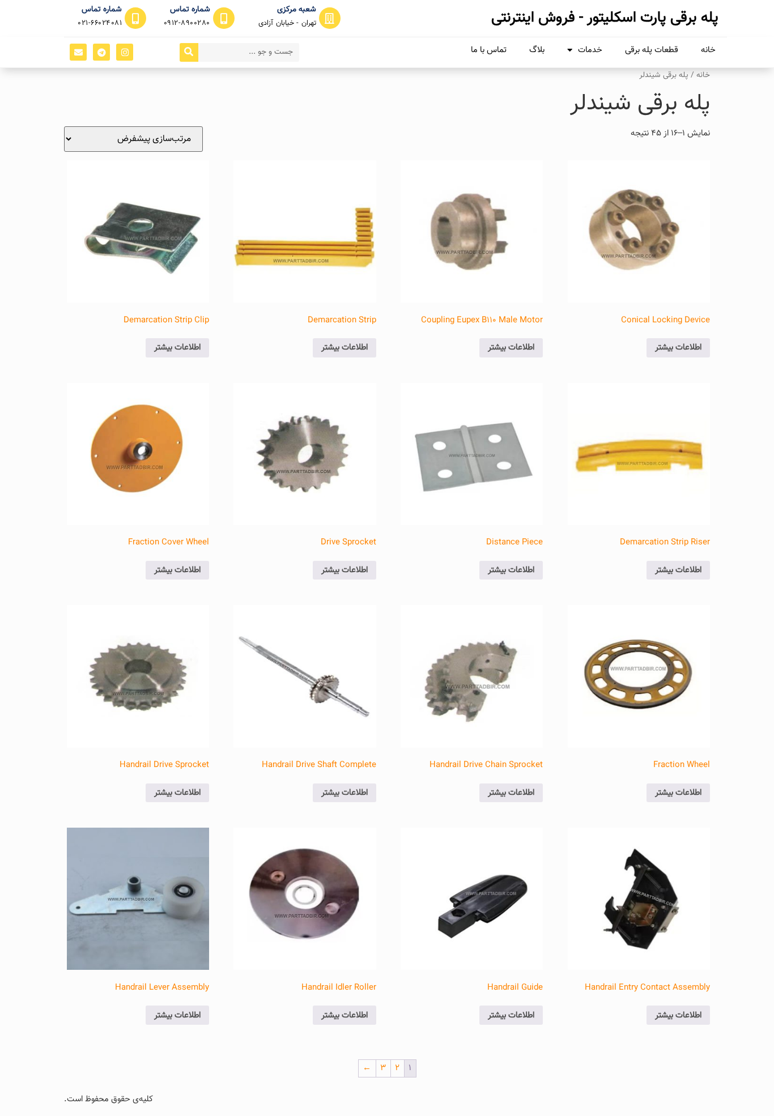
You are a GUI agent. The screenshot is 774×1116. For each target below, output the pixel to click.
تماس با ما (489, 50)
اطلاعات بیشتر (678, 347)
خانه (708, 50)
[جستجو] (189, 52)
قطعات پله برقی (651, 50)
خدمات (590, 50)
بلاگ (537, 50)
